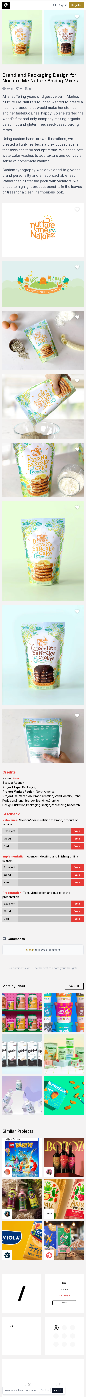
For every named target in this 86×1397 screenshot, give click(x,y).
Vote (77, 831)
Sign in (63, 5)
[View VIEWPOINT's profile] (7, 1255)
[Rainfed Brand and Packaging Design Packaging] (22, 1054)
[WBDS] (55, 1327)
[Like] (77, 16)
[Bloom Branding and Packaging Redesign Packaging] (64, 1054)
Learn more (30, 1390)
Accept (57, 1390)
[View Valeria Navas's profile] (49, 1172)
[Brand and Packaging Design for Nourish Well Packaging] (22, 1095)
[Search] (54, 5)
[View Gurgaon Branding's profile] (49, 1255)
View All (74, 986)
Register (76, 5)
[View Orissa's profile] (7, 1214)
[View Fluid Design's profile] (7, 1172)
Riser (16, 778)
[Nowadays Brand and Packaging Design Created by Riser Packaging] (64, 1095)
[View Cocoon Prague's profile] (49, 1214)
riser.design (64, 1295)
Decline (45, 1390)
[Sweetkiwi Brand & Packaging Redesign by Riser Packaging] (64, 1012)
